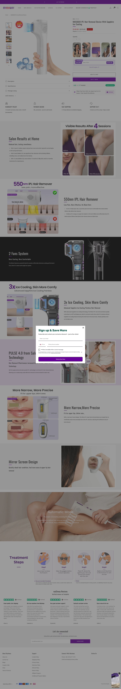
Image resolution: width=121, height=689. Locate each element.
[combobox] (42, 344)
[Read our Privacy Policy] (82, 352)
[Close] (83, 328)
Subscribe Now (60, 359)
